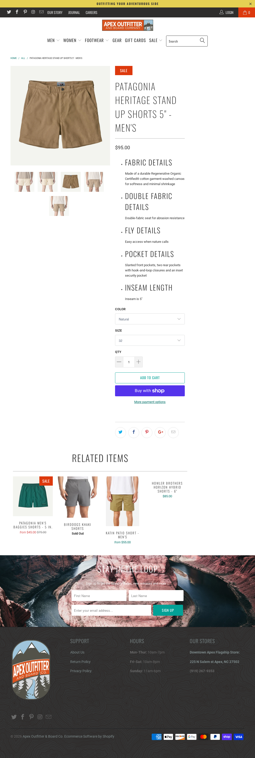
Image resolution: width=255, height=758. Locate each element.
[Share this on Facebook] (133, 432)
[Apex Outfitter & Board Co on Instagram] (33, 12)
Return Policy (80, 662)
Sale (154, 40)
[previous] (15, 115)
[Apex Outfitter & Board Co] (127, 25)
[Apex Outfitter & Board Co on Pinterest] (24, 12)
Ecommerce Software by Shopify (89, 736)
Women (69, 40)
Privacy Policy (81, 671)
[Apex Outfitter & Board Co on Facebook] (16, 12)
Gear (117, 40)
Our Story (55, 12)
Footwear (94, 40)
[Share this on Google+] (160, 432)
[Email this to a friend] (173, 432)
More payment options (150, 402)
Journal (74, 12)
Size (118, 330)
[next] (104, 115)
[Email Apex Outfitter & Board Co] (41, 12)
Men (51, 40)
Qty (118, 352)
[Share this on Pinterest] (146, 432)
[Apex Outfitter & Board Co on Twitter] (8, 12)
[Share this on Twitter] (120, 432)
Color (120, 309)
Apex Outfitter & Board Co (43, 736)
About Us (77, 652)
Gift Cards (135, 40)
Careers (91, 12)
